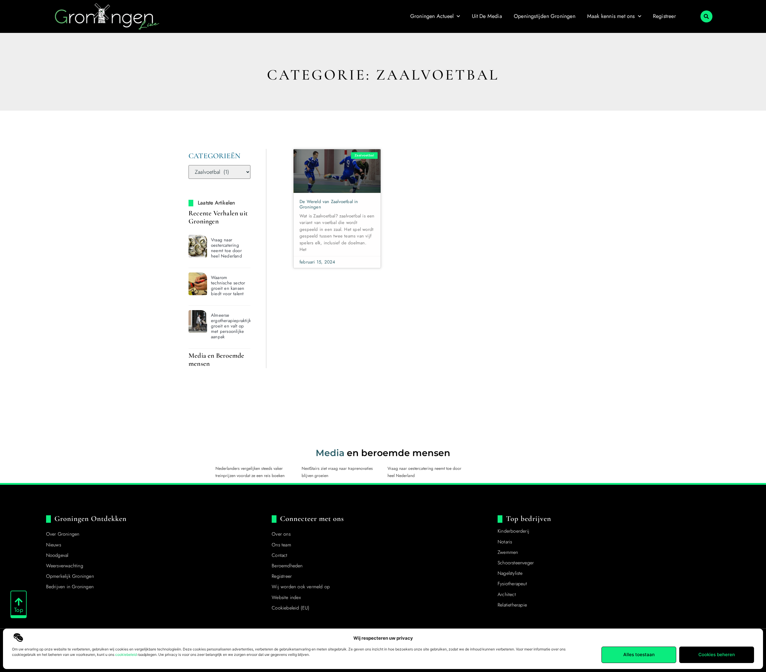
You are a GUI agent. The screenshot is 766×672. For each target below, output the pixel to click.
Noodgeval (57, 555)
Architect (507, 594)
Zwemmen (508, 552)
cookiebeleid (126, 654)
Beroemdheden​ (287, 565)
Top (18, 610)
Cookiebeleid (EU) (290, 607)
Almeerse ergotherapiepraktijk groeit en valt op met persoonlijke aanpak (231, 326)
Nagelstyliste (510, 573)
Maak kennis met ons (611, 16)
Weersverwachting (64, 565)
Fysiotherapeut (512, 583)
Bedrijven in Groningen (70, 586)
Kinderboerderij (513, 531)
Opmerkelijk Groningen (70, 576)
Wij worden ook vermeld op (301, 586)
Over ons (281, 534)
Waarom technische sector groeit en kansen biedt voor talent (228, 285)
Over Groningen (63, 534)
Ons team (281, 544)
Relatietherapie (512, 604)
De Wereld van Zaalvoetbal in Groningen (329, 204)
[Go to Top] (18, 601)
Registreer (664, 16)
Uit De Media (487, 16)
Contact (279, 555)
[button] (706, 16)
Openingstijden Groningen (544, 16)
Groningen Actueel (432, 16)
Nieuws (53, 544)
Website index (286, 597)
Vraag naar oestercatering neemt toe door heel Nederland (226, 248)
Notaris (505, 541)
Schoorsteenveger (516, 562)
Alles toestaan (639, 654)
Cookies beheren (716, 654)
